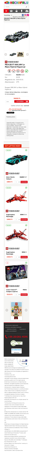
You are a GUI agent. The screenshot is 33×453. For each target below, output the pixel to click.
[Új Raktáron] (16, 283)
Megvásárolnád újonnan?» (19, 109)
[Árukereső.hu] (16, 345)
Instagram (25, 15)
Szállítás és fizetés (11, 329)
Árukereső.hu (16, 352)
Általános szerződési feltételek (13, 327)
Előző (6, 54)
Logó (16, 3)
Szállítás (26, 11)
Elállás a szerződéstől (10, 331)
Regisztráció (16, 11)
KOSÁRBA (20, 101)
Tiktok (28, 15)
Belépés (21, 11)
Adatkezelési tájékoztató (11, 325)
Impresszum (23, 329)
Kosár (11, 11)
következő (27, 54)
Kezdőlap (7, 15)
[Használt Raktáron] (16, 171)
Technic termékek (19, 17)
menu (6, 11)
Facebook (23, 15)
